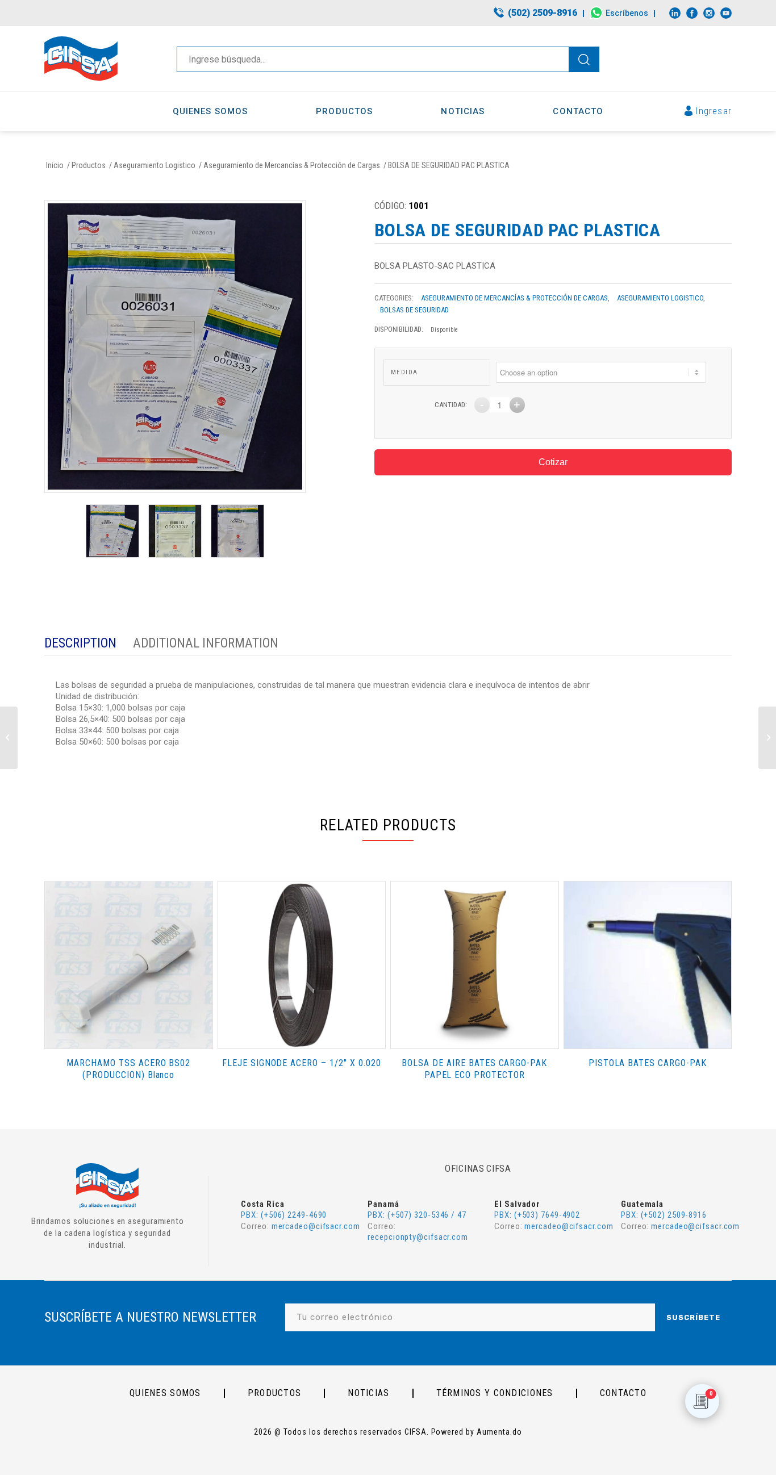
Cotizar (553, 462)
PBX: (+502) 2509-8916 (664, 1215)
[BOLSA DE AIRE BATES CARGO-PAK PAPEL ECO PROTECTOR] (9, 738)
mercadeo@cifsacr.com (316, 1226)
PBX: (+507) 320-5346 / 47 (417, 1215)
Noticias (368, 1393)
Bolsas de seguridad (414, 310)
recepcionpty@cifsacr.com (418, 1237)
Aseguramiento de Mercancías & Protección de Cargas (514, 298)
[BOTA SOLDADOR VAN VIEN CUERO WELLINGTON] (767, 738)
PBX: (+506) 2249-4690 (284, 1215)
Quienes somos (165, 1393)
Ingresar (714, 111)
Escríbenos (627, 13)
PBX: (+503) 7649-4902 (537, 1215)
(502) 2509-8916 (542, 12)
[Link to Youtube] (726, 13)
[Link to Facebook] (691, 13)
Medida (404, 372)
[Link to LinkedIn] (674, 13)
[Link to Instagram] (708, 13)
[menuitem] (536, 13)
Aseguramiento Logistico (660, 298)
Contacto (623, 1393)
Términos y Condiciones (494, 1393)
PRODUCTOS (275, 1393)
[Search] (584, 59)
